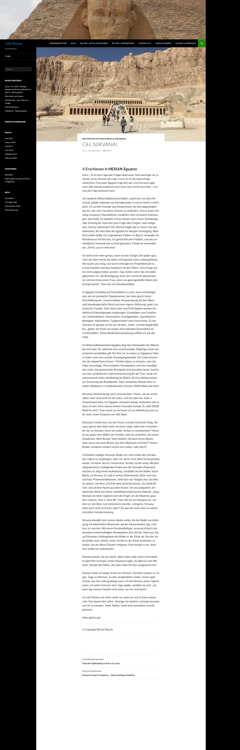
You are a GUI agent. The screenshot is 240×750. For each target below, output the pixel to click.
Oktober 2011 (11, 154)
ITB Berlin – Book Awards (16, 111)
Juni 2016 (9, 150)
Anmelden (9, 198)
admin (108, 150)
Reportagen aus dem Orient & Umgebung (104, 138)
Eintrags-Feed (11, 202)
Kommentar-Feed (12, 206)
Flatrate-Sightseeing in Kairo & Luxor (101, 661)
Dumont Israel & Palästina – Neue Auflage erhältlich (108, 673)
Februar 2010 (11, 158)
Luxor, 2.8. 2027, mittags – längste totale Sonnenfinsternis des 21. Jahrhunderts (18, 89)
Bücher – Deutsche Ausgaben (94, 43)
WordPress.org (11, 210)
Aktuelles (9, 174)
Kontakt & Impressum (186, 43)
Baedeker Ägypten (58, 43)
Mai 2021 (9, 138)
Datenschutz (145, 43)
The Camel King (11, 107)
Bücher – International (123, 43)
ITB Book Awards (163, 43)
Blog (73, 43)
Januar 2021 (10, 142)
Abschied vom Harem (14, 96)
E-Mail (8, 56)
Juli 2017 (9, 146)
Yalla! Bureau (13, 43)
